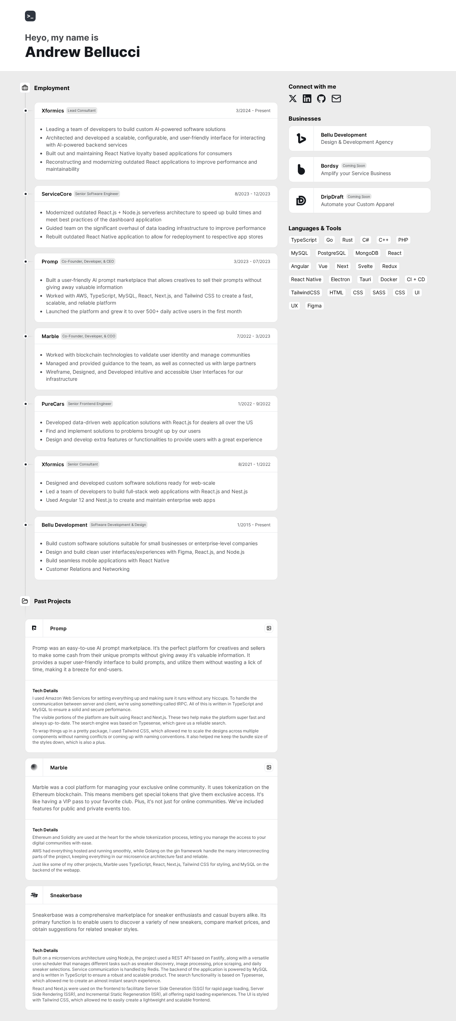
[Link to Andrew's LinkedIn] (307, 98)
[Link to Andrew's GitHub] (321, 98)
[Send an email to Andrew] (336, 99)
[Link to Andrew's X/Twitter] (293, 98)
